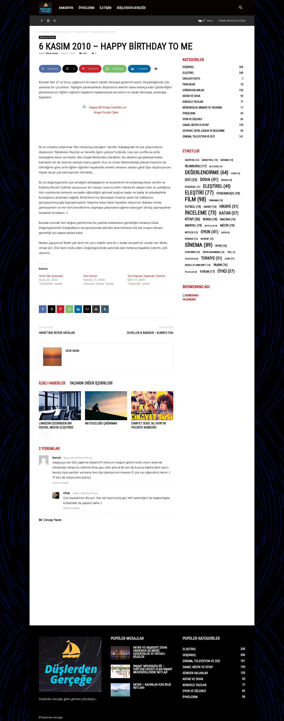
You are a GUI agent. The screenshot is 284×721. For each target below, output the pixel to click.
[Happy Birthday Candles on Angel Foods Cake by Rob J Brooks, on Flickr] (106, 122)
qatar (225, 232)
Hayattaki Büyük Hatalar (57, 333)
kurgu (210, 219)
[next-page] (47, 435)
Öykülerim (86, 8)
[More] (156, 69)
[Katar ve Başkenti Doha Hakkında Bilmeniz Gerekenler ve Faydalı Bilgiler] (120, 653)
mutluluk (211, 226)
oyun (209, 232)
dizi (191, 180)
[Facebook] (42, 20)
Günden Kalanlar (193, 90)
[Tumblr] (105, 309)
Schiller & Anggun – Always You (150, 333)
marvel (193, 225)
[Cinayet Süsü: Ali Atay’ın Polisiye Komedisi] (152, 405)
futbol (193, 207)
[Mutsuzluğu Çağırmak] (106, 405)
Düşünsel (188, 67)
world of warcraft (198, 265)
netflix (191, 232)
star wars (192, 252)
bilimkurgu (196, 166)
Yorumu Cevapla (60, 482)
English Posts (191, 78)
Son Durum (90, 275)
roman (191, 238)
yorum (207, 271)
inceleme (200, 213)
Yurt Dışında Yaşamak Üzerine (146, 275)
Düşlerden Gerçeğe (131, 8)
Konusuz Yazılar (61, 31)
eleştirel (217, 186)
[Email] (87, 309)
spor (221, 246)
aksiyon (192, 159)
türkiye (211, 258)
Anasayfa (66, 8)
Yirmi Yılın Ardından (51, 275)
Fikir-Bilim (189, 84)
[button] (240, 8)
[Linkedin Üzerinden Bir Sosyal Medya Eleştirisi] (60, 405)
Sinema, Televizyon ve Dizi (199, 136)
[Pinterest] (60, 309)
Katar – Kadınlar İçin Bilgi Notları (152, 686)
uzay (230, 258)
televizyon (191, 259)
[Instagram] (48, 20)
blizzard (215, 166)
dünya (226, 180)
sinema (199, 245)
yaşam (220, 265)
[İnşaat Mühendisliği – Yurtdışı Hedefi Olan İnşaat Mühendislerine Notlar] (120, 671)
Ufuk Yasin (52, 53)
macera (228, 219)
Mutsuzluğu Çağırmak (101, 423)
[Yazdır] (96, 309)
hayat (210, 207)
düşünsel (192, 186)
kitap (192, 219)
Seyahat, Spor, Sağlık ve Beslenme (204, 130)
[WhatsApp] (69, 309)
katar (228, 213)
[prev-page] (41, 435)
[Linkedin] (78, 309)
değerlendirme (206, 172)
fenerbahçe (228, 193)
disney (235, 173)
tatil (231, 252)
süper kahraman (213, 252)
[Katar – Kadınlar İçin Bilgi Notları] (120, 689)
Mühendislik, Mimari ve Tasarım (202, 107)
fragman (216, 200)
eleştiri (199, 193)
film (195, 199)
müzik (227, 225)
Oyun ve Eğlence (192, 119)
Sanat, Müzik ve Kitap (196, 124)
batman (227, 160)
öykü (226, 271)
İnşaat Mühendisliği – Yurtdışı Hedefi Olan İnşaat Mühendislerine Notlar (153, 669)
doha (209, 179)
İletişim (105, 8)
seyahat (207, 239)
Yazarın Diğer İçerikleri (91, 383)
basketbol (210, 160)
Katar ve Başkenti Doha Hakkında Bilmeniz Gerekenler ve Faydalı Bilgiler (150, 652)
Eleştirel (188, 72)
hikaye (228, 206)
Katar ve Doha (191, 96)
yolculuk (191, 272)
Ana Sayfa (44, 31)
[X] (54, 20)
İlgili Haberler (52, 383)
